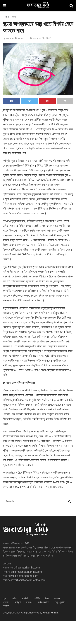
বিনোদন (5, 602)
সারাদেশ (57, 598)
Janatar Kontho (14, 38)
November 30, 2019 (40, 38)
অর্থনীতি (37, 598)
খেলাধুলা (17, 602)
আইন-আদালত (43, 602)
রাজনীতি (25, 598)
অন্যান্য (6, 605)
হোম (4, 598)
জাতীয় (14, 16)
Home (6, 16)
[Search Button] (69, 501)
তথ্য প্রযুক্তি (60, 602)
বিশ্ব (47, 598)
